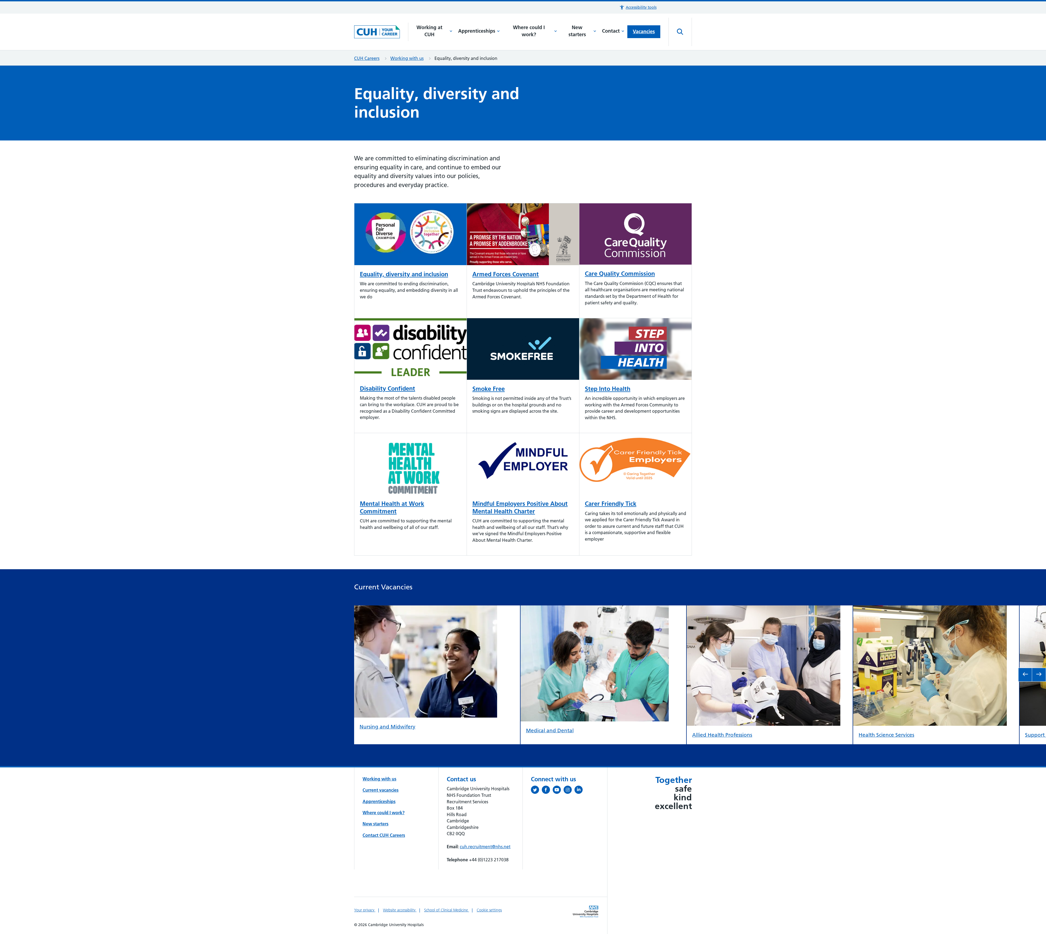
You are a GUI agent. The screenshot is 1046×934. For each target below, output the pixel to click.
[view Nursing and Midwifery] (425, 609)
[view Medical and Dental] (595, 609)
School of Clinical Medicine (446, 910)
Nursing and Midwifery (387, 727)
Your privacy (364, 910)
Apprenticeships (476, 31)
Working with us (407, 58)
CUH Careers (366, 58)
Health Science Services (886, 735)
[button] (637, 7)
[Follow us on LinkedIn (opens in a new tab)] (579, 791)
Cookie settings (489, 910)
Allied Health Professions (722, 735)
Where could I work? (529, 31)
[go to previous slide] (1025, 675)
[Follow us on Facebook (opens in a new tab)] (547, 791)
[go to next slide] (1039, 675)
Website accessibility (399, 910)
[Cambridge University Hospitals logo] (381, 32)
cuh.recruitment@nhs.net (485, 846)
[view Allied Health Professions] (763, 609)
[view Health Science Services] (930, 609)
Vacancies (644, 31)
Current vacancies (381, 790)
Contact (611, 31)
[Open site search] (680, 32)
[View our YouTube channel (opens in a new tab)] (558, 791)
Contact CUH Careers (384, 835)
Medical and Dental (550, 730)
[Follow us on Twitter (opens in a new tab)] (536, 791)
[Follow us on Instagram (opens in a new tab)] (569, 791)
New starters (577, 31)
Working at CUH (429, 31)
